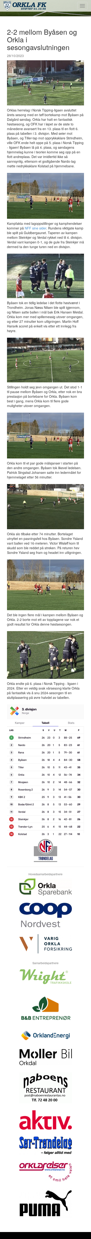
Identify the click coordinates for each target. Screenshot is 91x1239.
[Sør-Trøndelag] (45, 1149)
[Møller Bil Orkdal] (45, 1060)
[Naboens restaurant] (45, 1091)
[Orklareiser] (45, 1175)
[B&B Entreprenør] (45, 1011)
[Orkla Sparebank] (45, 891)
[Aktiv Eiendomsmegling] (45, 1123)
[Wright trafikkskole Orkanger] (45, 980)
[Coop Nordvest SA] (45, 918)
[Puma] (45, 1206)
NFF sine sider (35, 228)
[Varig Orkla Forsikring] (45, 947)
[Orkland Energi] (45, 1039)
